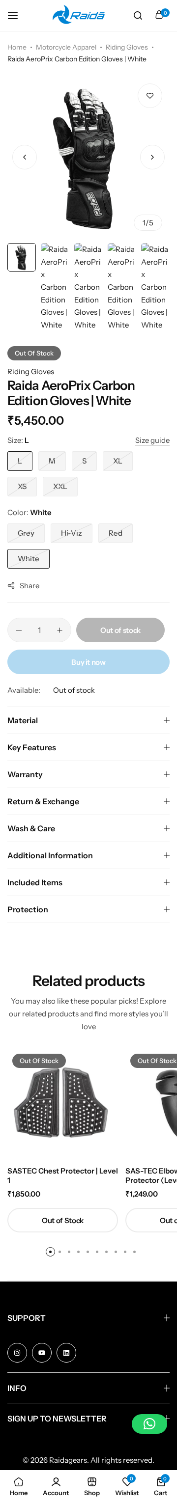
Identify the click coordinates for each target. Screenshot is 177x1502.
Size (18, 440)
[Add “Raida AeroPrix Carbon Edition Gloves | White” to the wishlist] (150, 95)
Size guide (152, 440)
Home (17, 47)
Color (29, 512)
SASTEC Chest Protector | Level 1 (62, 1175)
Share (29, 585)
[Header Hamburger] (17, 15)
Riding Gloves (127, 47)
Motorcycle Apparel (66, 47)
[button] (152, 157)
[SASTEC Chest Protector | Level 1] (62, 1104)
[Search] (138, 16)
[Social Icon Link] (17, 1353)
